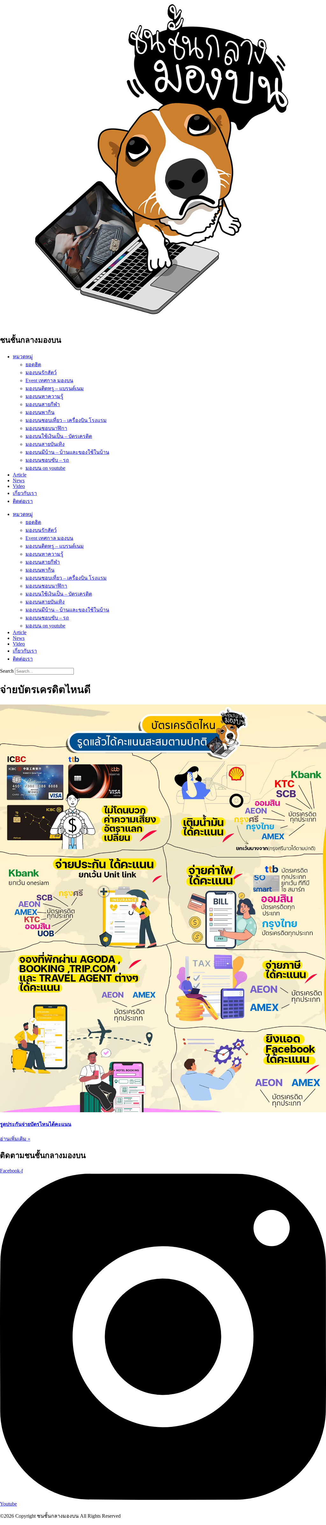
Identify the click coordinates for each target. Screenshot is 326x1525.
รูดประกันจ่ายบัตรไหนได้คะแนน (35, 1124)
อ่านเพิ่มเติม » (15, 1139)
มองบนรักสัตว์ (41, 372)
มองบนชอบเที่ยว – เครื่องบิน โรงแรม (66, 420)
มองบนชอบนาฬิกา (46, 428)
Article (19, 474)
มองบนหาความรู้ (44, 396)
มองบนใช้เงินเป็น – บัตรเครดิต (58, 436)
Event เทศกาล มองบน (49, 380)
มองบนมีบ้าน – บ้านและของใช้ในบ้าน (67, 452)
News (19, 480)
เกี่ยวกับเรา (25, 493)
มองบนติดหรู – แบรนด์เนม (54, 388)
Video (19, 486)
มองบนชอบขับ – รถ (47, 460)
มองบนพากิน (39, 412)
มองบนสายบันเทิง (45, 444)
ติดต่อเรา (23, 501)
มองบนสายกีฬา (42, 404)
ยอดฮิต (33, 364)
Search (7, 671)
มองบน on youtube (45, 468)
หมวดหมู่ (23, 356)
